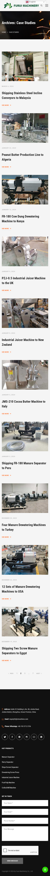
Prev (12, 673)
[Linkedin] (41, 737)
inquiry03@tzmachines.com (16, 719)
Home (4, 32)
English (32, 2)
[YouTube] (34, 737)
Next (38, 673)
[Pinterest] (19, 737)
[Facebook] (12, 737)
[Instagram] (27, 737)
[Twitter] (5, 737)
